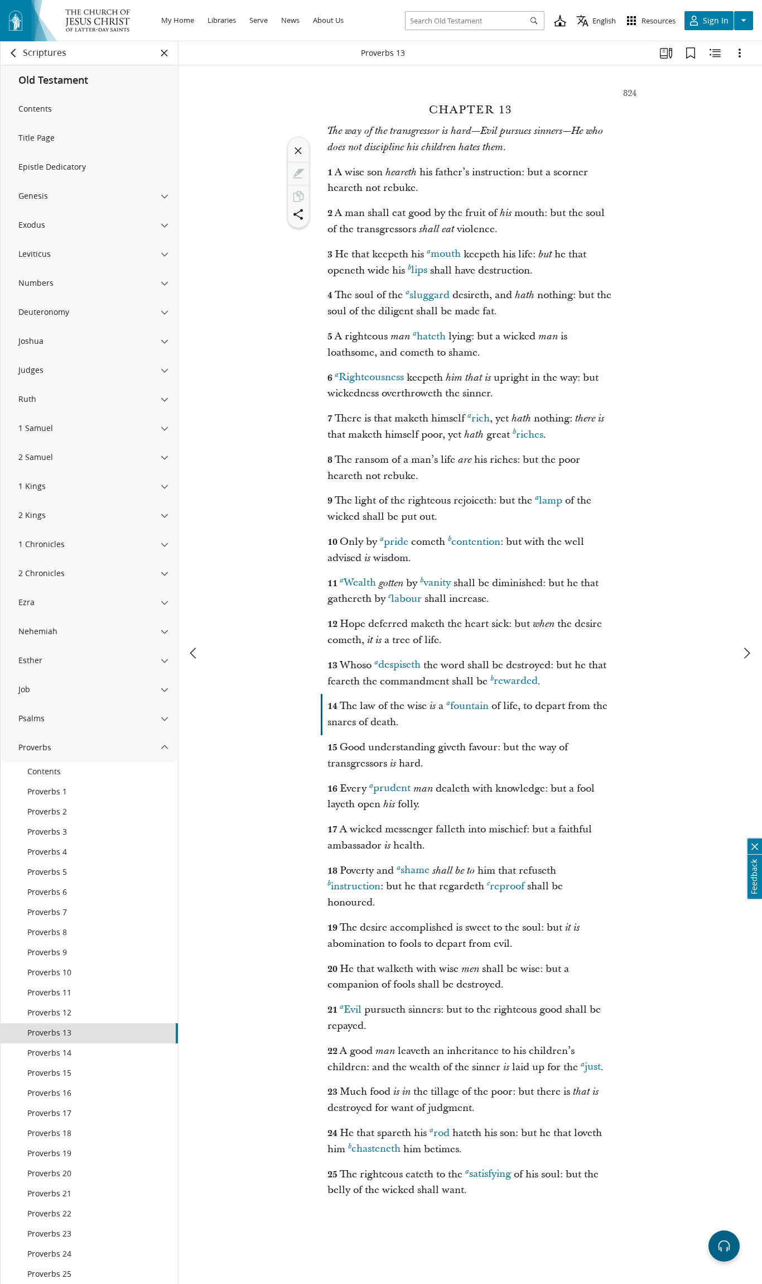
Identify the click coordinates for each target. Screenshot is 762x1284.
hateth (431, 336)
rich (480, 418)
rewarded (516, 681)
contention (475, 542)
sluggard (429, 295)
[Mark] (298, 174)
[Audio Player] (724, 1246)
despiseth (399, 665)
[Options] (740, 53)
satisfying (490, 1174)
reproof (507, 886)
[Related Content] (715, 53)
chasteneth (376, 1149)
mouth (446, 254)
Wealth (360, 583)
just (593, 1067)
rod (441, 1133)
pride (396, 542)
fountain (469, 706)
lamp (550, 500)
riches (529, 435)
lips (419, 270)
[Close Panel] (164, 53)
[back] (14, 53)
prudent (392, 789)
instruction (355, 886)
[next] (746, 653)
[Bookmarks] (690, 53)
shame (415, 871)
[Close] (298, 151)
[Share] (298, 214)
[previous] (194, 653)
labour (406, 599)
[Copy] (298, 196)
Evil (352, 1010)
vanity (437, 583)
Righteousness (371, 378)
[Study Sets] (666, 53)
